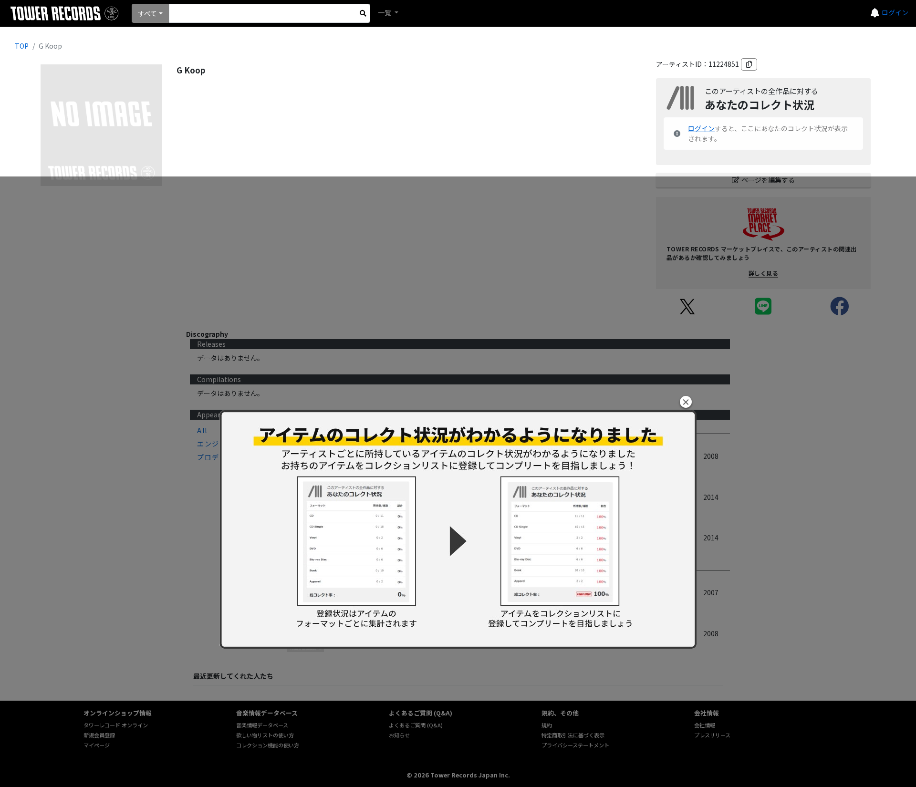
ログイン (895, 12)
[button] (686, 402)
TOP (22, 46)
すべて (147, 13)
